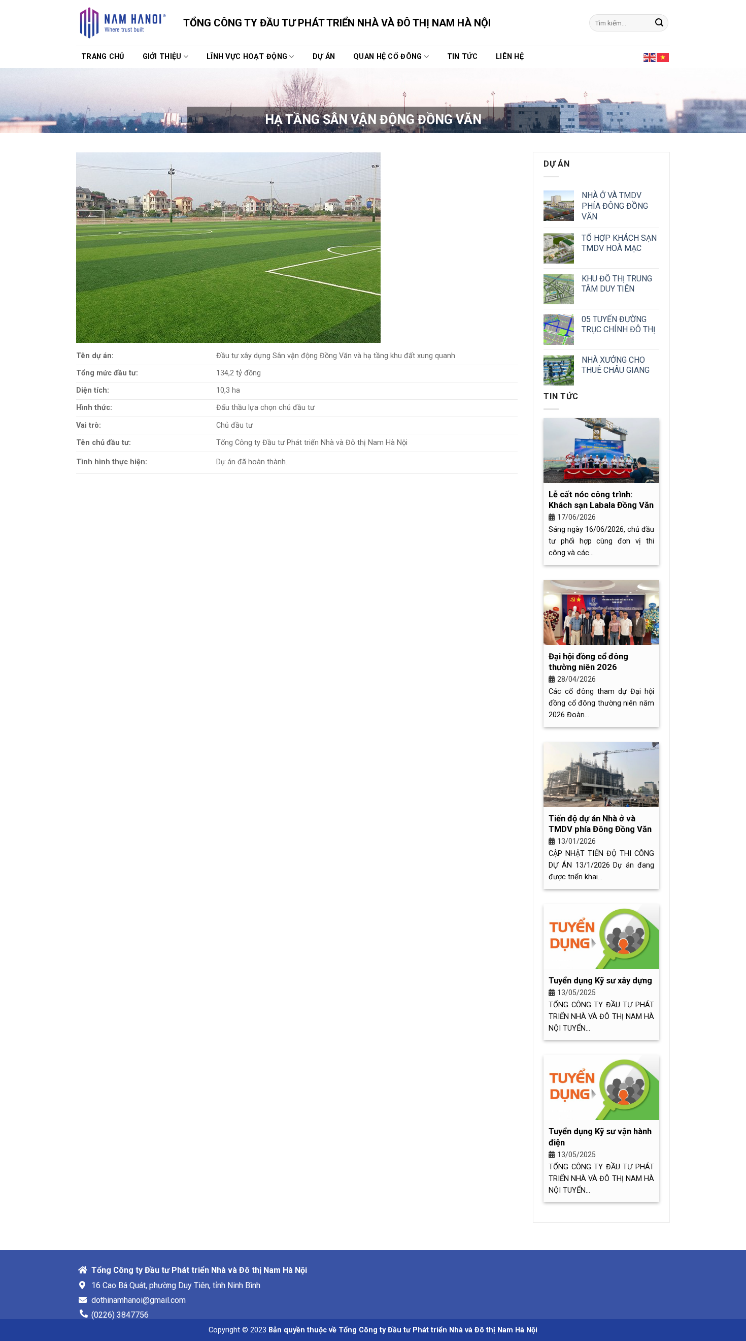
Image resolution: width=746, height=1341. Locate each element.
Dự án (324, 56)
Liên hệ (510, 56)
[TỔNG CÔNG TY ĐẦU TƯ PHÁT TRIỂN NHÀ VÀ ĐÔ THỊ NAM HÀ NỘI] (122, 23)
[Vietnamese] (663, 56)
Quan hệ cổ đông (387, 56)
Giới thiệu (162, 56)
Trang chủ (102, 56)
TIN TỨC (462, 56)
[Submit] (659, 22)
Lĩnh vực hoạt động (247, 56)
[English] (650, 56)
